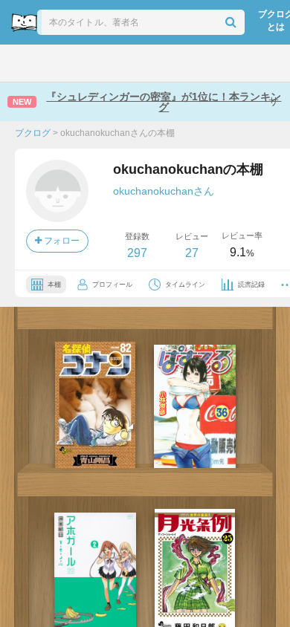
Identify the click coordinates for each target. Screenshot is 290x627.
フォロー (61, 240)
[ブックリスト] (129, 63)
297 (137, 253)
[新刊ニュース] (57, 63)
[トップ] (23, 63)
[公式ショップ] (234, 63)
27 (192, 253)
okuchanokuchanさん (163, 191)
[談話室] (163, 63)
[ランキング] (93, 63)
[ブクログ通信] (198, 63)
